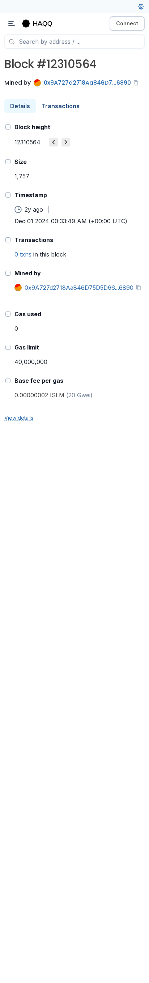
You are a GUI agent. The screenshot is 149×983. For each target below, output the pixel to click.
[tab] (20, 106)
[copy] (137, 82)
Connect (127, 23)
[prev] (53, 142)
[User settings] (141, 6)
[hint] (8, 127)
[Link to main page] (43, 23)
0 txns (22, 254)
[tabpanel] (74, 272)
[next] (65, 142)
